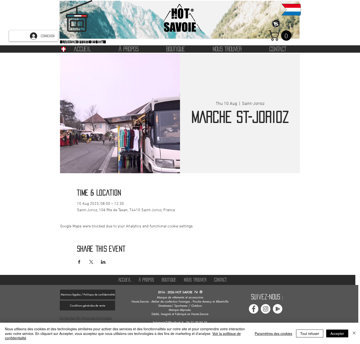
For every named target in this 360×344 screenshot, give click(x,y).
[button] (281, 35)
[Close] (354, 333)
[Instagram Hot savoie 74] (265, 309)
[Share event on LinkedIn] (103, 262)
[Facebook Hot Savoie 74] (253, 309)
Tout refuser (309, 333)
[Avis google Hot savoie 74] (277, 309)
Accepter (337, 333)
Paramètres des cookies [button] (273, 333)
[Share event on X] (91, 262)
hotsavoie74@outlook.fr (168, 322)
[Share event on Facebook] (79, 262)
